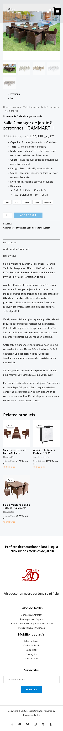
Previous (15, 94)
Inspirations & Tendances (31, 628)
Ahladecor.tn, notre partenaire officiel (31, 593)
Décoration (31, 658)
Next (13, 98)
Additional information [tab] (16, 249)
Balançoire (31, 654)
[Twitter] (27, 724)
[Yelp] (50, 724)
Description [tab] (9, 242)
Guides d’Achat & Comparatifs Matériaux (31, 623)
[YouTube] (19, 724)
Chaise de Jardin (31, 645)
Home (6, 107)
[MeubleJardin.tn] (13, 11)
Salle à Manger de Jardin (29, 116)
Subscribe (31, 689)
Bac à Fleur (31, 649)
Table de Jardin (31, 641)
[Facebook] (12, 724)
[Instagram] (35, 724)
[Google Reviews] (43, 724)
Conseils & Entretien (31, 614)
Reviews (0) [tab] (9, 255)
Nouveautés (16, 107)
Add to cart (28, 215)
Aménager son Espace (31, 619)
